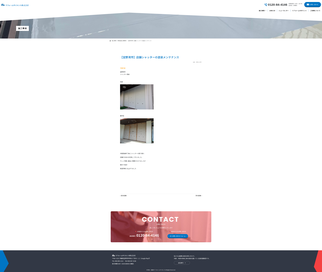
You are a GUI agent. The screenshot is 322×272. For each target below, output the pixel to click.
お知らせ (272, 11)
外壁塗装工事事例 (121, 40)
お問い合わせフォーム (178, 236)
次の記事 (198, 196)
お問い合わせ (314, 4)
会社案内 (181, 263)
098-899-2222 (119, 261)
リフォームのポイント (299, 11)
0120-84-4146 (144, 235)
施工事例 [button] (262, 11)
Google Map (145, 258)
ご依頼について (315, 11)
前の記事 (123, 196)
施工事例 (114, 40)
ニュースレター (284, 11)
